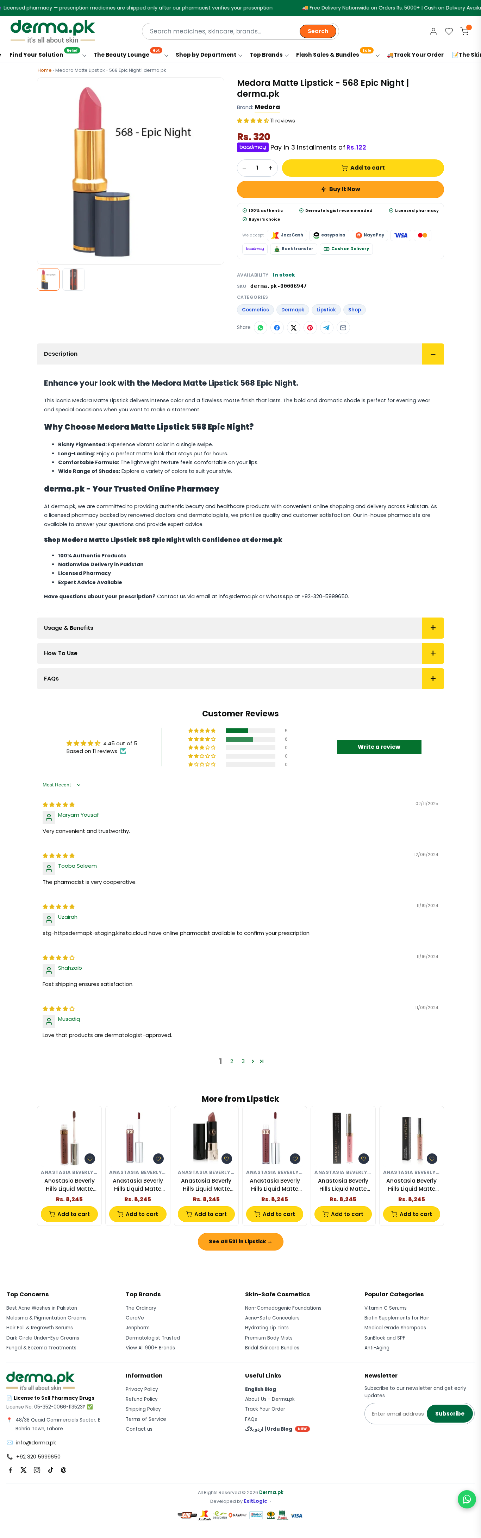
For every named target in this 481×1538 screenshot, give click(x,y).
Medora (267, 107)
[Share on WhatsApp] (260, 327)
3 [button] (243, 1061)
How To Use (60, 653)
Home (45, 70)
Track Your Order (265, 1409)
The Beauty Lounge (127, 53)
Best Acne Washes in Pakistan (41, 1308)
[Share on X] (293, 327)
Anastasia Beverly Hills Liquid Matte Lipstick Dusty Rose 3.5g (343, 1185)
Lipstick (326, 309)
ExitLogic (255, 1501)
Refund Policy (142, 1399)
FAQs (51, 679)
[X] (23, 1470)
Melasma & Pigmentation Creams (46, 1318)
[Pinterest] (64, 1470)
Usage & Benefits (68, 628)
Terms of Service (146, 1419)
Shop (354, 309)
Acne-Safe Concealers (272, 1318)
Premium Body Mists (269, 1338)
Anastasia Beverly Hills (69, 1173)
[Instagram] (37, 1470)
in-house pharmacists (391, 515)
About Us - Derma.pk (270, 1399)
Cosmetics (255, 309)
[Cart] (464, 31)
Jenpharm (138, 1327)
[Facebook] (10, 1470)
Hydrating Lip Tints (267, 1327)
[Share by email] (343, 327)
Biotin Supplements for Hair (396, 1318)
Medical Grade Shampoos (395, 1327)
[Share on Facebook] (277, 327)
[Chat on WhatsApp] (467, 1499)
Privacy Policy (142, 1389)
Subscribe (449, 1413)
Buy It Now (344, 189)
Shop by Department (206, 54)
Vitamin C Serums (385, 1308)
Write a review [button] (379, 747)
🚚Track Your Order (415, 54)
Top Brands (266, 54)
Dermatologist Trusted (153, 1338)
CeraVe (135, 1318)
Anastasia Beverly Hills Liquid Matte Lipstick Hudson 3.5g (69, 1185)
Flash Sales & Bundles (333, 53)
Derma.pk (271, 1492)
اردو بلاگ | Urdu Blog (276, 1429)
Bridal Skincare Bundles (272, 1347)
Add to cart (367, 168)
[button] (253, 120)
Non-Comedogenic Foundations (283, 1308)
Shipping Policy (143, 1409)
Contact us (139, 1429)
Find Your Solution (44, 53)
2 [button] (231, 1061)
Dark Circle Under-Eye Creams (42, 1338)
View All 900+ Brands (150, 1347)
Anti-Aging (376, 1347)
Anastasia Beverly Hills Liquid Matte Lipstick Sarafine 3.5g (206, 1185)
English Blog (260, 1389)
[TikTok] (50, 1470)
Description (60, 354)
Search (318, 31)
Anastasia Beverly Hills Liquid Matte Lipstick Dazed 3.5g (137, 1185)
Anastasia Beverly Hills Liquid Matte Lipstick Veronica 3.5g (275, 1185)
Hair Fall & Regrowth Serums (39, 1327)
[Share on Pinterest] (310, 327)
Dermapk (292, 309)
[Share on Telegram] (326, 327)
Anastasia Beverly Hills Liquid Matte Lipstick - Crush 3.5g (411, 1185)
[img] (59, 804)
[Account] (433, 31)
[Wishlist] (449, 31)
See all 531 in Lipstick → (241, 1241)
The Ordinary (141, 1308)
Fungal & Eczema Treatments (41, 1347)
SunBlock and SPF (384, 1338)
